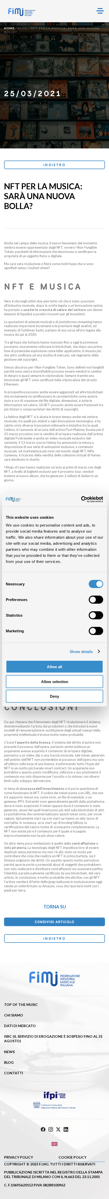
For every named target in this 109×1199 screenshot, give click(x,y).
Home (9, 28)
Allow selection (54, 681)
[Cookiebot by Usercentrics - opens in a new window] (81, 499)
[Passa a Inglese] (54, 1143)
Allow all (54, 667)
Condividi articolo (54, 922)
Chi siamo (13, 1015)
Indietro (54, 165)
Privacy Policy (18, 1157)
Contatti (13, 1073)
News (9, 1052)
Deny (54, 696)
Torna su (54, 906)
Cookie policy (72, 1157)
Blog (22, 28)
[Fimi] (21, 12)
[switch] (96, 600)
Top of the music (21, 1004)
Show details (81, 651)
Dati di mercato (20, 1026)
